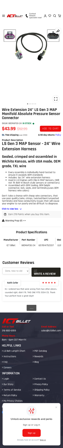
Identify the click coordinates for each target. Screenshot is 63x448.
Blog (36, 362)
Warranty (39, 395)
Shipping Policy (41, 390)
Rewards (38, 356)
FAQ (5, 362)
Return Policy (10, 395)
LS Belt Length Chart (14, 351)
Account (45, 15)
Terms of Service (12, 390)
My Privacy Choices (13, 401)
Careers (7, 367)
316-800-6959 (9, 330)
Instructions (9, 356)
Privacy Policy (41, 384)
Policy (58, 134)
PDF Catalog (40, 351)
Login (6, 378)
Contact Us (40, 378)
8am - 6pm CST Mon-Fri (14, 339)
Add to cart (50, 128)
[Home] (15, 15)
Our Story (8, 384)
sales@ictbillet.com (51, 330)
